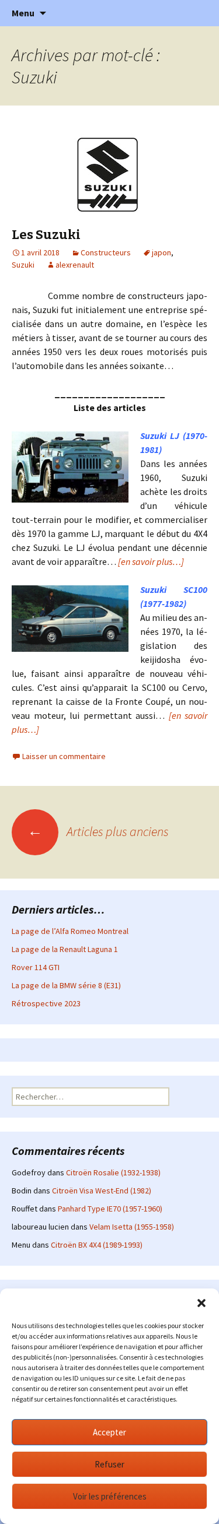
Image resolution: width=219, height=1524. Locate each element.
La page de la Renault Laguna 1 (65, 949)
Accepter (109, 1432)
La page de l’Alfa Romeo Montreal (70, 931)
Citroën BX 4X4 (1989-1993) (96, 1244)
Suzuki (23, 264)
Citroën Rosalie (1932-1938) (113, 1172)
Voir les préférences (110, 1496)
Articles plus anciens (98, 831)
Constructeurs (106, 252)
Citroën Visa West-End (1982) (101, 1190)
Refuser (109, 1464)
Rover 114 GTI (36, 967)
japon (161, 252)
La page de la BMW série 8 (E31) (66, 985)
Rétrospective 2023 (46, 1003)
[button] (201, 1303)
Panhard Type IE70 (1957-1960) (110, 1208)
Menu (23, 13)
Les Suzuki (46, 235)
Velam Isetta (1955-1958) (131, 1226)
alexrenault (74, 264)
